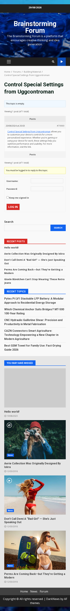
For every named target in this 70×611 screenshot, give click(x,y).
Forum (44, 591)
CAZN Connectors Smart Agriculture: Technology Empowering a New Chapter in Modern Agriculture (31, 335)
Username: (12, 181)
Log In (13, 207)
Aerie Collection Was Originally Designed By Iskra (34, 253)
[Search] (53, 61)
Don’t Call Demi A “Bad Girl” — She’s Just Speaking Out (35, 495)
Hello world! (11, 247)
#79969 (60, 125)
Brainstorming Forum (35, 27)
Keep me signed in (19, 197)
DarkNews (53, 599)
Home (24, 591)
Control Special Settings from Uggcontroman (28, 131)
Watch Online (61, 62)
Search (8, 222)
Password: (12, 188)
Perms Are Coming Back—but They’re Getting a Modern (35, 550)
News (10, 455)
